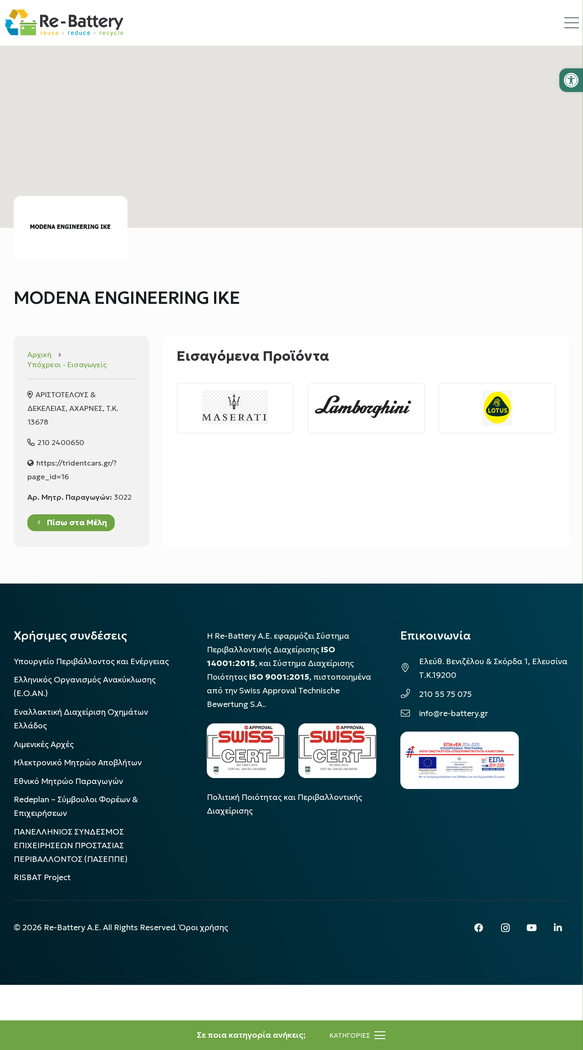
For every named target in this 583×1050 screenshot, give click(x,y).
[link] (571, 80)
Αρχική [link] (39, 354)
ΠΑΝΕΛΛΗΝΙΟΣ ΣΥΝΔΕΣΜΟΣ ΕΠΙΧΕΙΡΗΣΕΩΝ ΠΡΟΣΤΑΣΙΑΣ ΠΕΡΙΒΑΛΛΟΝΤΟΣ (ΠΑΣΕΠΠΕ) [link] (71, 845)
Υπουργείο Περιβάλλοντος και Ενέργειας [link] (91, 661)
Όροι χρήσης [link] (203, 927)
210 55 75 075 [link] (445, 694)
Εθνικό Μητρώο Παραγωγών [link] (68, 781)
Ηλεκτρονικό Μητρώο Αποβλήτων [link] (78, 763)
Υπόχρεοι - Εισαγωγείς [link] (67, 364)
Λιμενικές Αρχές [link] (44, 744)
